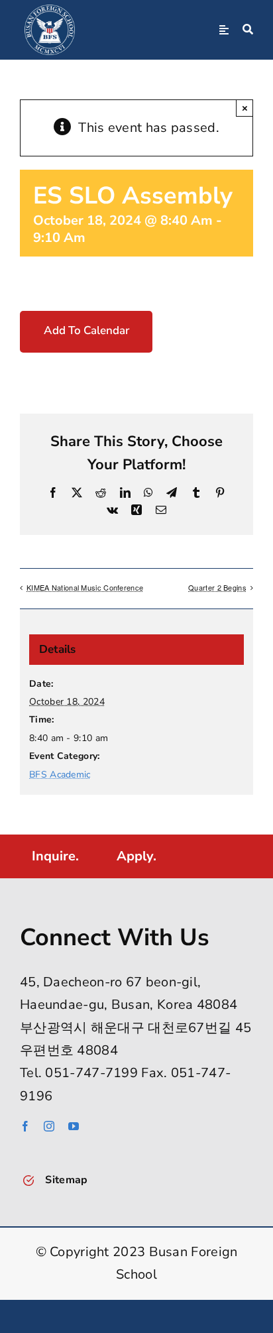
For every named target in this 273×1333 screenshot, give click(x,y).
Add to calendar (86, 330)
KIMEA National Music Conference (85, 587)
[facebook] (25, 1126)
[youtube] (73, 1126)
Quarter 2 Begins (217, 587)
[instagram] (49, 1126)
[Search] (248, 30)
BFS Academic (60, 774)
